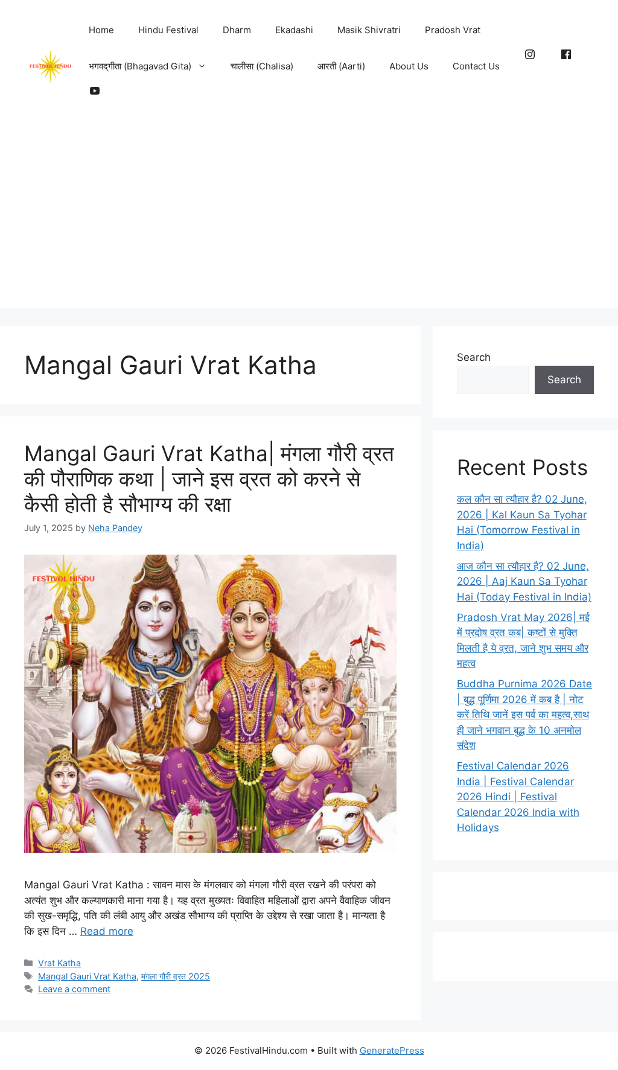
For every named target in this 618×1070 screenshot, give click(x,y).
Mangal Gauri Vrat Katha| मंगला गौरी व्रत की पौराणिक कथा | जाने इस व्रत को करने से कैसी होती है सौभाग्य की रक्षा (209, 479)
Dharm (237, 30)
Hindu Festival (168, 30)
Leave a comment (74, 989)
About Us (408, 66)
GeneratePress (392, 1050)
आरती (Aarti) (341, 66)
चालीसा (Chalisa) (262, 66)
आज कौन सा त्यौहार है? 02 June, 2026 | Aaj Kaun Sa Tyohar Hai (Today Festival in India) (524, 581)
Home (101, 30)
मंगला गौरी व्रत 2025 (175, 976)
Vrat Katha (59, 963)
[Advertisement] (309, 223)
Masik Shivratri (369, 30)
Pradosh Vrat (452, 30)
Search (474, 357)
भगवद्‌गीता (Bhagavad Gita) (140, 66)
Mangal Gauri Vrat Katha (87, 976)
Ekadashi (294, 30)
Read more (106, 931)
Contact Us (476, 66)
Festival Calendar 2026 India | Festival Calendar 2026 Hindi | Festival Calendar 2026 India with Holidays (518, 796)
